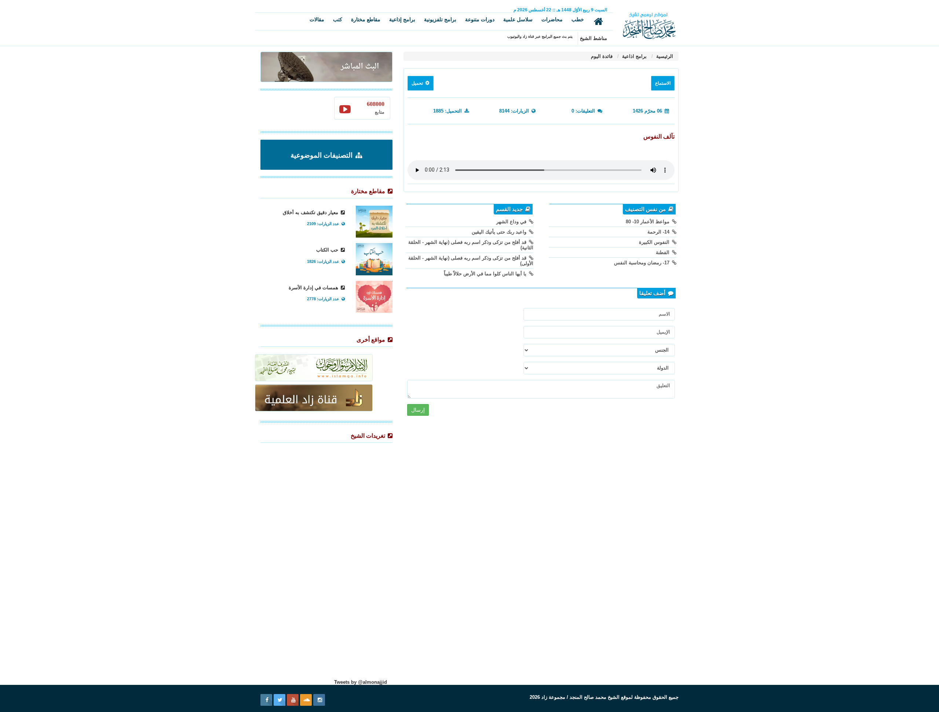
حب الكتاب (328, 250)
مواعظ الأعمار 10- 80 (648, 221)
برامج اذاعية (634, 56)
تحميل (418, 83)
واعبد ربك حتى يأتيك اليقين (500, 232)
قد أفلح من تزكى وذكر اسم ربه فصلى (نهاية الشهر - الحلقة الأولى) (470, 260)
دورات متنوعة (479, 19)
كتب (337, 19)
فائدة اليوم (602, 56)
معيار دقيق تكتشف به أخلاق (311, 212)
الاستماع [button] (663, 83)
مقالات (317, 19)
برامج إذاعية (402, 19)
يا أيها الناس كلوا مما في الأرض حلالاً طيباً (486, 273)
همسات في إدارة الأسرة (314, 287)
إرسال (418, 410)
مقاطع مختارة (365, 19)
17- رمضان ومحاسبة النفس (642, 262)
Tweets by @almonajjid (360, 682)
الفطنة (663, 252)
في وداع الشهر (512, 221)
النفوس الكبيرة (655, 242)
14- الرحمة (659, 232)
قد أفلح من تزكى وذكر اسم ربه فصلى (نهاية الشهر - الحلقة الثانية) (470, 244)
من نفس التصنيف (646, 209)
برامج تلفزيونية (440, 19)
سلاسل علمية (518, 19)
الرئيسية (664, 56)
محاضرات (552, 19)
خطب (577, 19)
